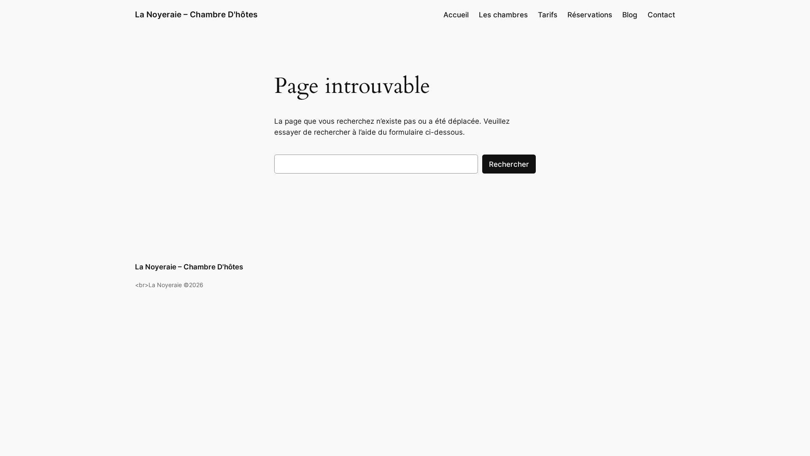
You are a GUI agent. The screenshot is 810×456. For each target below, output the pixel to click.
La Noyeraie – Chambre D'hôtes (196, 14)
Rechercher (509, 164)
